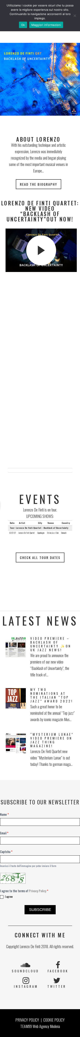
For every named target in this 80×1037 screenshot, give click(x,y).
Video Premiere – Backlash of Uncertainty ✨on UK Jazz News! (50, 644)
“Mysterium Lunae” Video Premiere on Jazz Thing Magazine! (52, 740)
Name (4, 814)
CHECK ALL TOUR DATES (40, 557)
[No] (75, 15)
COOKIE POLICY (54, 1020)
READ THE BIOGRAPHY (38, 184)
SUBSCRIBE (40, 909)
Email (4, 833)
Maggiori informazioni (46, 25)
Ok (23, 25)
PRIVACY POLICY (27, 1020)
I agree (8, 897)
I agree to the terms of (24, 890)
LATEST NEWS (40, 620)
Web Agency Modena (46, 1026)
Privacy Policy (37, 890)
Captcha (6, 851)
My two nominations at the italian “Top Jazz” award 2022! (51, 695)
